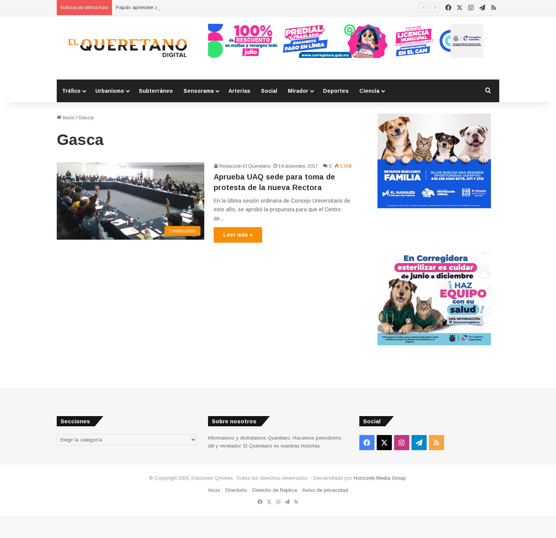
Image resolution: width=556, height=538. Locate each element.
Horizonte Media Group (380, 478)
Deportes (336, 91)
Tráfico (71, 91)
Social (269, 91)
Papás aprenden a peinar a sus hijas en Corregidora (175, 7)
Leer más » (238, 235)
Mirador (298, 91)
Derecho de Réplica (274, 490)
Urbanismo (109, 91)
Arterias (239, 91)
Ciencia (369, 91)
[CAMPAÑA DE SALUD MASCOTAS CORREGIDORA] (434, 343)
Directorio (236, 490)
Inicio (68, 117)
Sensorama (198, 91)
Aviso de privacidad (325, 490)
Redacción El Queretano (244, 166)
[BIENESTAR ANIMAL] (434, 206)
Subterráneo (156, 91)
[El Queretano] (127, 47)
